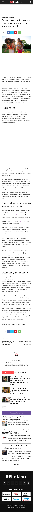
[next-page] (5, 407)
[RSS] (24, 483)
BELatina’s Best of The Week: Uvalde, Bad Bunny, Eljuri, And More (8, 342)
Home (3, 15)
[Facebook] (8, 32)
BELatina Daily (6, 29)
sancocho (15, 215)
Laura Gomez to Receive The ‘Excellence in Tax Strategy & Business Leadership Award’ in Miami (15, 446)
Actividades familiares (10, 324)
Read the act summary (25, 510)
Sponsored (11, 17)
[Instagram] (8, 483)
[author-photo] (16, 358)
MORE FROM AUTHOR (20, 372)
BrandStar (13, 510)
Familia (18, 324)
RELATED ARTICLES (8, 372)
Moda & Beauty (9, 15)
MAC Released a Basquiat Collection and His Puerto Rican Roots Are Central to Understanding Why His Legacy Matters (20, 380)
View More (16, 464)
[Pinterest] (15, 32)
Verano (23, 324)
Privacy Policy (22, 505)
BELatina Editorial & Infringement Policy (16, 507)
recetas (21, 221)
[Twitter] (12, 32)
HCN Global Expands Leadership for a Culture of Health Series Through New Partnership (15, 417)
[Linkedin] (16, 483)
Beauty (3, 380)
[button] (2, 2)
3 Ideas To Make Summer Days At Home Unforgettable (24, 342)
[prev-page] (3, 407)
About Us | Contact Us (12, 505)
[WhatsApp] (19, 32)
